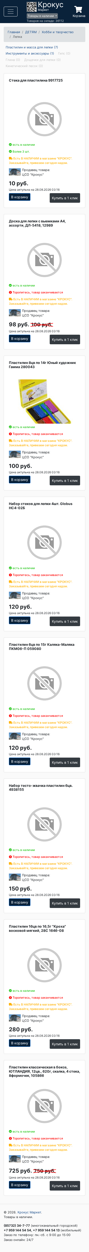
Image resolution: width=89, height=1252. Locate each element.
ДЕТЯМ (31, 32)
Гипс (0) (64, 53)
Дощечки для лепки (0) (42, 60)
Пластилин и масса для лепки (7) (32, 47)
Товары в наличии (41, 16)
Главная (14, 32)
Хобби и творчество (58, 32)
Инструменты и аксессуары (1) (30, 53)
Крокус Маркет (29, 1212)
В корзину (19, 197)
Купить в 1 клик (65, 198)
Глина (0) (13, 60)
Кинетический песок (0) (24, 66)
